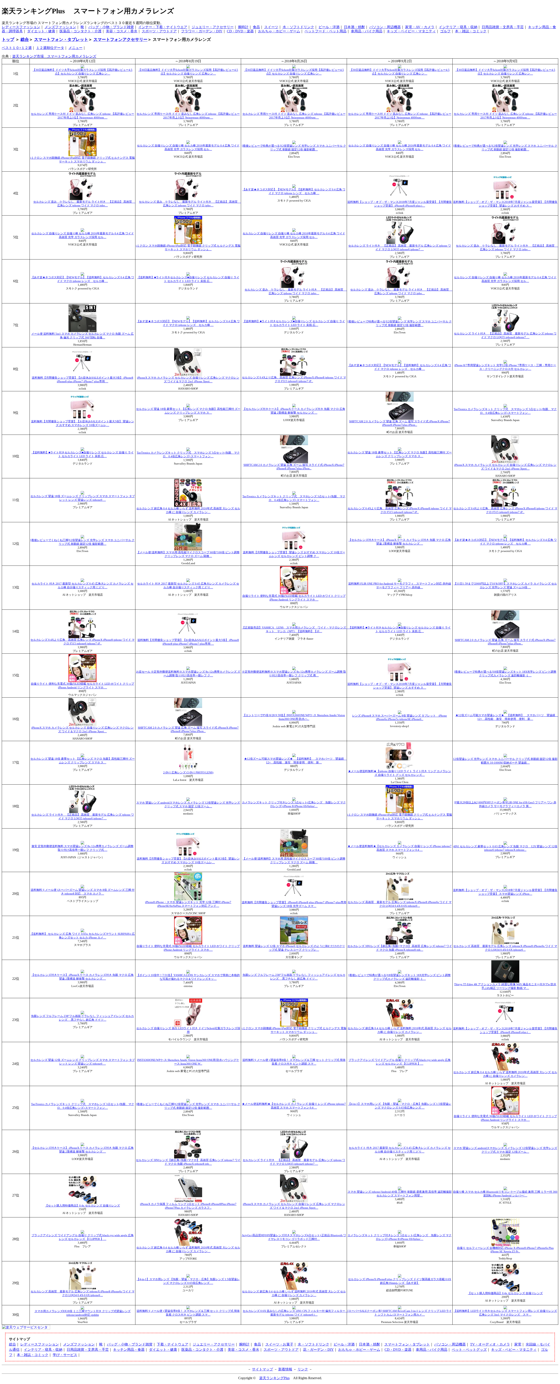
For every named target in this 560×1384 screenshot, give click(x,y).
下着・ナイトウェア (172, 1344)
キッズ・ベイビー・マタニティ (411, 31)
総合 (25, 39)
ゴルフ (445, 31)
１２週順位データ (50, 48)
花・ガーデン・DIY (318, 1349)
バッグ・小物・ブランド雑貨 (111, 27)
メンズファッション (60, 27)
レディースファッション (21, 27)
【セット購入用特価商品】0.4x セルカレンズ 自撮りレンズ (82, 1205)
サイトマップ (262, 1369)
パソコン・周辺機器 (385, 27)
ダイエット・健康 (41, 31)
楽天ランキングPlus (274, 1378)
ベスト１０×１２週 (17, 48)
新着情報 (285, 1369)
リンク (303, 1369)
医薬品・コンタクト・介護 (81, 31)
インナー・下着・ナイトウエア (162, 27)
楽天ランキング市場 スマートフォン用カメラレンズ (54, 56)
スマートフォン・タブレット (61, 39)
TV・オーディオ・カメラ (490, 1344)
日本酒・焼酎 (354, 27)
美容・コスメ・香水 (121, 31)
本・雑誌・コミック (470, 31)
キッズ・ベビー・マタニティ (514, 1349)
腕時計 (243, 27)
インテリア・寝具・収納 (458, 27)
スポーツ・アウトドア (159, 31)
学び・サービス (65, 1355)
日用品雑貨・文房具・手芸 (503, 27)
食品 (256, 27)
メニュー (75, 48)
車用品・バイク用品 (366, 31)
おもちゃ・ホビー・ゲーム (279, 31)
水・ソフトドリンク (298, 27)
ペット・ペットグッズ (469, 1349)
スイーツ (271, 27)
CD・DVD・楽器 (240, 31)
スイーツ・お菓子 (279, 1344)
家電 (517, 1344)
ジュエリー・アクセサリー (213, 27)
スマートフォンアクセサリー (120, 39)
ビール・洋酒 (329, 27)
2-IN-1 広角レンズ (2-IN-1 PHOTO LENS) (188, 772)
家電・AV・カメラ (419, 27)
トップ (8, 39)
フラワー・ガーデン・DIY (201, 31)
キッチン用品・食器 (129, 1349)
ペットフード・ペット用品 (325, 31)
